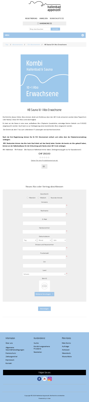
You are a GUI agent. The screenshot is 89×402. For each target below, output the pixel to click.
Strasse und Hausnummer (44, 245)
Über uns (9, 343)
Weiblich (43, 198)
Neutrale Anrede (56, 198)
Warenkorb (66, 353)
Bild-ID (44, 278)
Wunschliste (67, 356)
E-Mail (44, 219)
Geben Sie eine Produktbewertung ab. (44, 160)
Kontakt (9, 363)
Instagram (50, 379)
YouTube (44, 379)
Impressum (10, 360)
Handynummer (44, 228)
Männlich (32, 198)
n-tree (48, 398)
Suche (36, 343)
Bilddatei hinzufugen (43, 294)
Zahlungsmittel (11, 356)
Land (44, 270)
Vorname (44, 202)
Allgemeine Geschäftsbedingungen (15, 348)
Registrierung (31, 18)
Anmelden (43, 18)
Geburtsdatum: (44, 236)
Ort (44, 262)
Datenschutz (11, 353)
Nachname (44, 211)
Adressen (66, 350)
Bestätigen (44, 309)
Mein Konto (66, 343)
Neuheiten (38, 352)
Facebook (39, 379)
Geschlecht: (44, 194)
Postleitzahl (44, 253)
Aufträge (65, 346)
